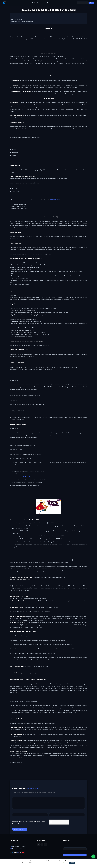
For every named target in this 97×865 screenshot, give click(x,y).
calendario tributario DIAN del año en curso (23, 477)
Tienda (33, 2)
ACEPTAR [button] (72, 862)
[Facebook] (38, 844)
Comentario (15, 795)
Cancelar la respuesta (32, 788)
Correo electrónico (54, 812)
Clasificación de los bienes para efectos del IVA (22, 21)
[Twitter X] (42, 844)
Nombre (14, 812)
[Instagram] (45, 844)
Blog (48, 2)
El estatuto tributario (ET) (17, 19)
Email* (65, 844)
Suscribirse (75, 855)
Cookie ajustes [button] (64, 862)
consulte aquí (55, 200)
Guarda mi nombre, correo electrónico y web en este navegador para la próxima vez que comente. (28, 822)
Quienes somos (41, 2)
